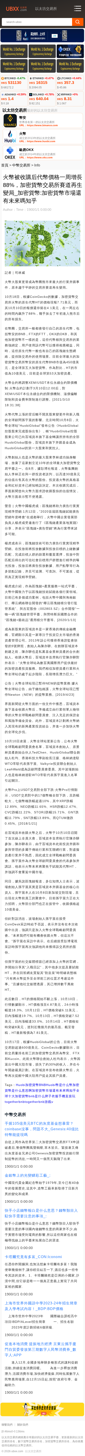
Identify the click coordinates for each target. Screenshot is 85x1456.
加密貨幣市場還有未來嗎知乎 (54, 1090)
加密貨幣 (32, 1085)
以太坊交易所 (33, 1451)
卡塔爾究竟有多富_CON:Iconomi (33, 1257)
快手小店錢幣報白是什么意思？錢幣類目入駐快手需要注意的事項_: (41, 1213)
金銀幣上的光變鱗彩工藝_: (28, 1175)
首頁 (4, 165)
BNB (42, 1085)
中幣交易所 (21, 165)
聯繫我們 (7, 1424)
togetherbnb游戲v (39, 1102)
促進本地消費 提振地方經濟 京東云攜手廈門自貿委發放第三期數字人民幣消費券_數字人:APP (40, 1349)
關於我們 (22, 1424)
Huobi (20, 1085)
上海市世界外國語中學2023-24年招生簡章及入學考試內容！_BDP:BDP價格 (41, 1306)
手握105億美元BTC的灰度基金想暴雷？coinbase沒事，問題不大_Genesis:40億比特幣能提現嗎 (42, 1129)
